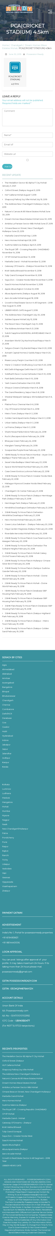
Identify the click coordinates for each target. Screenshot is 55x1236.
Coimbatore (8, 709)
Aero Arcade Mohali (14, 298)
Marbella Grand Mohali (15, 235)
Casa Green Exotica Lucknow (19, 471)
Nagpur (5, 820)
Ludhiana (6, 793)
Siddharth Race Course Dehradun (21, 374)
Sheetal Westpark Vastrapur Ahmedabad (24, 397)
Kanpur (5, 762)
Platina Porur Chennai (15, 404)
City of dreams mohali (15, 409)
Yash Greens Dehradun (16, 383)
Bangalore (7, 687)
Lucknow (6, 789)
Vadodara (6, 868)
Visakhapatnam (9, 886)
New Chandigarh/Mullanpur (15, 829)
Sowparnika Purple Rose (16, 450)
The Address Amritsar (15, 328)
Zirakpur (6, 891)
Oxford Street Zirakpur (16, 190)
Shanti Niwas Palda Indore (17, 432)
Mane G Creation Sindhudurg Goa (21, 365)
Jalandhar (6, 753)
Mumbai (6, 811)
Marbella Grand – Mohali (16, 261)
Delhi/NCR (7, 713)
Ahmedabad (8, 669)
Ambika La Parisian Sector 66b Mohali (22, 223)
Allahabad (7, 674)
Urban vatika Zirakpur (15, 422)
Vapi (4, 873)
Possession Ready (35, 54)
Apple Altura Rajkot (14, 289)
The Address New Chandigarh (19, 315)
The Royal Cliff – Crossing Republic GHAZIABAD (27, 249)
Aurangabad (8, 682)
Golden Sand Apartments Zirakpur (21, 418)
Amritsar (6, 678)
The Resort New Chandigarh (18, 324)
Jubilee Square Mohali (15, 319)
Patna (5, 833)
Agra (4, 665)
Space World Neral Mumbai (18, 467)
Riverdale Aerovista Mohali (17, 533)
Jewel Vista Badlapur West (17, 462)
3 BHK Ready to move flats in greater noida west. (29, 476)
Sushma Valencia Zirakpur (17, 245)
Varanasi (6, 877)
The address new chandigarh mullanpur (24, 204)
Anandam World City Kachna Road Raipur (24, 340)
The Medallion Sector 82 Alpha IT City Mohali (26, 183)
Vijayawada (7, 882)
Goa (4, 722)
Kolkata (6, 784)
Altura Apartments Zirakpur (17, 293)
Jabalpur (6, 744)
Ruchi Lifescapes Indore (16, 436)
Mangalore (7, 802)
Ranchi (5, 855)
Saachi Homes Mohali (15, 284)
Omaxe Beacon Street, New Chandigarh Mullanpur (26, 1092)
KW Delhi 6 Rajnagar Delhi (17, 369)
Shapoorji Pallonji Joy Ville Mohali (20, 199)
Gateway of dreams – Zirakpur (19, 266)
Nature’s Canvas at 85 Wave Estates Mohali (25, 211)
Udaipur (6, 864)
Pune (4, 842)
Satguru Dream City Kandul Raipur (21, 348)
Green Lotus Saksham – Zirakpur (20, 524)
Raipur (5, 846)
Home (5, 45)
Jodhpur (6, 758)
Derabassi (7, 718)
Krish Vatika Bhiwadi (14, 270)
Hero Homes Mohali (14, 240)
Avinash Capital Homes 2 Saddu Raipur (23, 352)
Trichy (5, 860)
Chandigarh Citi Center (16, 491)
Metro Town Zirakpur (14, 413)
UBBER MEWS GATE (14, 310)
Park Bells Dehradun (14, 378)
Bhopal (5, 691)
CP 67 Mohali (11, 257)
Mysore (5, 815)
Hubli (4, 731)
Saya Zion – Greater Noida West (20, 280)
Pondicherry (8, 837)
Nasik (4, 824)
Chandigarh (17, 45)
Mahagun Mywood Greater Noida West (23, 483)
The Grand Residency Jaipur (18, 392)
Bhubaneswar (8, 696)
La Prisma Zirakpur (13, 427)
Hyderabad (7, 736)
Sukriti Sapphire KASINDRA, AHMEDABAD (25, 333)
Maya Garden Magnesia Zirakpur (20, 529)
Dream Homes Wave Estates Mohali (22, 219)
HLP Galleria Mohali (14, 195)
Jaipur (5, 749)
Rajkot (5, 851)
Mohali (5, 806)
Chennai (6, 705)
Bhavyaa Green (12, 441)
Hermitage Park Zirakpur (16, 503)
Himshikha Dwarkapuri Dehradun (20, 507)
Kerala (5, 767)
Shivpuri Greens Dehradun (17, 387)
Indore (5, 740)
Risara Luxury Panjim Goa (16, 360)
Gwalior (5, 727)
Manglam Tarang (13, 445)
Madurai (6, 798)
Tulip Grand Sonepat (14, 275)
